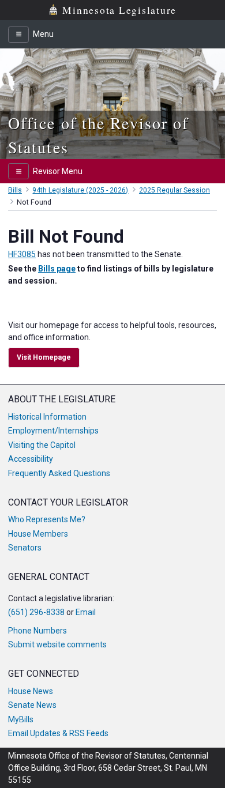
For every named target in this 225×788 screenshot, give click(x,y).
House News (30, 691)
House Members (38, 533)
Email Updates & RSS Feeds (58, 733)
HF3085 (22, 254)
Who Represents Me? (46, 519)
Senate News (32, 705)
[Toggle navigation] (18, 35)
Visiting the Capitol (42, 445)
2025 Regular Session (174, 190)
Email (86, 612)
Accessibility (30, 458)
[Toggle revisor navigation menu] (18, 171)
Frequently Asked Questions (59, 473)
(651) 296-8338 (36, 612)
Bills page (57, 268)
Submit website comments (57, 644)
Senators (25, 547)
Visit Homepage (44, 357)
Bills (15, 190)
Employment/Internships (53, 430)
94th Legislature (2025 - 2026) (80, 190)
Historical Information (47, 416)
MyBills (20, 719)
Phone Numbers (37, 630)
